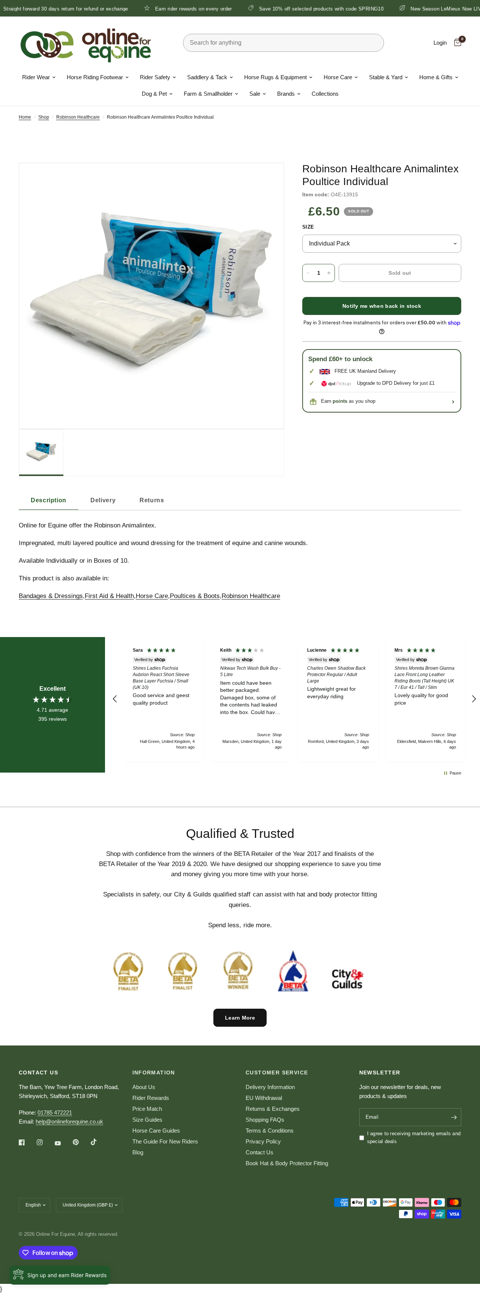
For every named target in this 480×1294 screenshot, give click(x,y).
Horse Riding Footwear (95, 77)
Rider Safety (155, 77)
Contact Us (259, 1152)
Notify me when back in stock (381, 306)
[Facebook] (27, 1142)
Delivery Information (270, 1087)
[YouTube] (63, 1143)
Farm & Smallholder (208, 93)
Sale (254, 93)
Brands (286, 93)
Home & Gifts (436, 77)
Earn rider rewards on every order (168, 8)
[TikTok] (99, 1142)
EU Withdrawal (264, 1098)
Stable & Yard (385, 77)
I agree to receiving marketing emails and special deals (414, 1137)
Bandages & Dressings (51, 596)
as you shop (354, 401)
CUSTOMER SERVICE (277, 1072)
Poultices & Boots (195, 596)
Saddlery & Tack (207, 77)
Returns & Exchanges (273, 1109)
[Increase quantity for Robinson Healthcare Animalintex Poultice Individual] (328, 273)
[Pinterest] (81, 1142)
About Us (143, 1087)
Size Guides (147, 1119)
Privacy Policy (263, 1141)
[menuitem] (38, 77)
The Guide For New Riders (165, 1141)
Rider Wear (36, 77)
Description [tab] (48, 500)
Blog (137, 1152)
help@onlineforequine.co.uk (69, 1121)
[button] (115, 699)
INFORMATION (153, 1072)
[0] (455, 43)
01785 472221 (55, 1112)
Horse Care (338, 77)
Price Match (147, 1109)
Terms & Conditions (270, 1130)
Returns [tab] (152, 500)
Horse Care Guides (156, 1130)
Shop (43, 117)
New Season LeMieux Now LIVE (422, 8)
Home (25, 117)
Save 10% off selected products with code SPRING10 (296, 8)
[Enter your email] (453, 1117)
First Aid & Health (109, 596)
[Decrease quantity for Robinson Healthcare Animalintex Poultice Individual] (308, 273)
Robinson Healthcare (78, 117)
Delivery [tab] (103, 500)
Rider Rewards (150, 1098)
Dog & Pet (154, 93)
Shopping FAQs (265, 1119)
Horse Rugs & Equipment (275, 77)
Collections (325, 93)
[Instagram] (45, 1142)
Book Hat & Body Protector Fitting (287, 1163)
